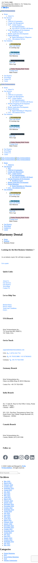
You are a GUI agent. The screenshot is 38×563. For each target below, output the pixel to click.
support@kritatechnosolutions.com (13, 350)
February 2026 (8, 485)
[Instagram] (21, 457)
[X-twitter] (10, 457)
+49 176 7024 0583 (17, 360)
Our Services (7, 283)
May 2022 (7, 545)
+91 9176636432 (26, 356)
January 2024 (8, 524)
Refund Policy (7, 305)
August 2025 (8, 490)
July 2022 (7, 543)
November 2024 (9, 506)
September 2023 (9, 531)
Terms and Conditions (9, 308)
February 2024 (8, 522)
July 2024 (7, 513)
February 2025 (8, 501)
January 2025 (8, 502)
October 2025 (8, 486)
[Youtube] (16, 457)
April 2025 (7, 497)
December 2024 (9, 504)
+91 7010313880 (14, 356)
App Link (12, 46)
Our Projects (7, 284)
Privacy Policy (7, 306)
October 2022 (8, 540)
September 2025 (9, 488)
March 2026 (7, 483)
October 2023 (8, 529)
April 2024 (7, 518)
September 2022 (9, 541)
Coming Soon (13, 70)
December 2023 (9, 525)
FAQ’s (5, 310)
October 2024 (8, 508)
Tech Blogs (6, 286)
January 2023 (8, 538)
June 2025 (7, 494)
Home (6, 239)
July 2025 (7, 492)
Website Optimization (10, 560)
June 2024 (7, 515)
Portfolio (6, 241)
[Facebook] (5, 457)
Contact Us (6, 288)
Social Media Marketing (11, 557)
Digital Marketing (9, 553)
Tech (5, 559)
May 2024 (7, 517)
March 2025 (7, 499)
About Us (6, 281)
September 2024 (9, 510)
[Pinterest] (26, 457)
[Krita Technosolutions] (7, 158)
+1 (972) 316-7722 (15, 353)
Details (18, 46)
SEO (5, 555)
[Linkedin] (32, 457)
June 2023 (7, 536)
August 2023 (8, 533)
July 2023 (7, 534)
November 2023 (9, 527)
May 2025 (7, 495)
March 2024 (7, 520)
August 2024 (8, 511)
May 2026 (7, 481)
